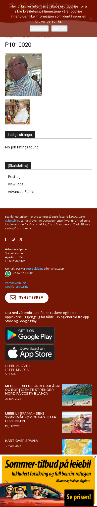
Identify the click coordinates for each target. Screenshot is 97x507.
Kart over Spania (21, 441)
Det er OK (39, 28)
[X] (21, 239)
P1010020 (25, 37)
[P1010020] (23, 94)
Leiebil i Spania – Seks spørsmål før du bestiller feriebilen (30, 417)
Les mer (59, 28)
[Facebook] (5, 239)
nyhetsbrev (12, 220)
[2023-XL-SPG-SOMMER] (48, 504)
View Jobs (15, 184)
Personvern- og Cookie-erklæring (16, 285)
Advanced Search (22, 191)
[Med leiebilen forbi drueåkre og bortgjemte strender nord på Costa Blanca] (77, 395)
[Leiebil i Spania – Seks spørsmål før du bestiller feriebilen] (77, 422)
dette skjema (34, 268)
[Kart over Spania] (77, 449)
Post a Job (16, 176)
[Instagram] (13, 239)
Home (9, 37)
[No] (90, 18)
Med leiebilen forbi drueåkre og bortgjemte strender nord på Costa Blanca (33, 389)
